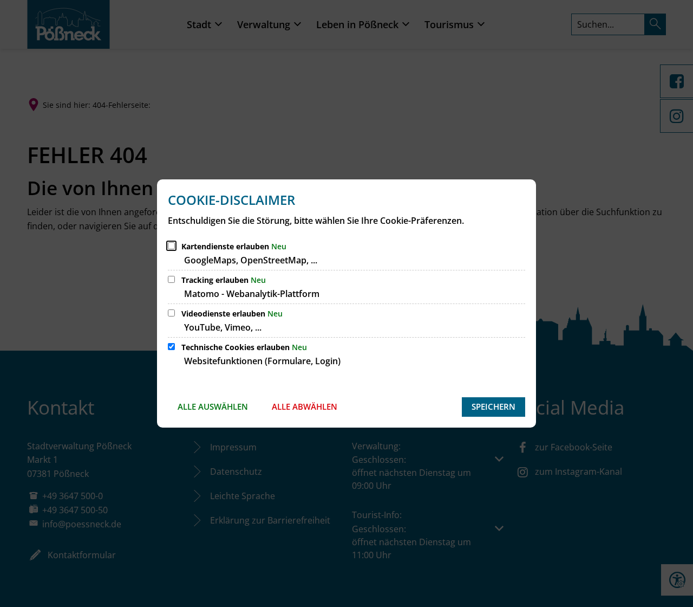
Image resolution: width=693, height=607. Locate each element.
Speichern (493, 406)
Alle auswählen (213, 406)
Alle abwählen (304, 406)
